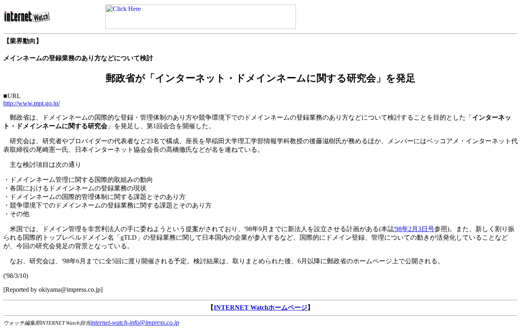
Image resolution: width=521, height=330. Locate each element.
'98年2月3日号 (414, 228)
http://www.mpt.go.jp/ (31, 103)
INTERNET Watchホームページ (260, 307)
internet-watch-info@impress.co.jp (134, 322)
